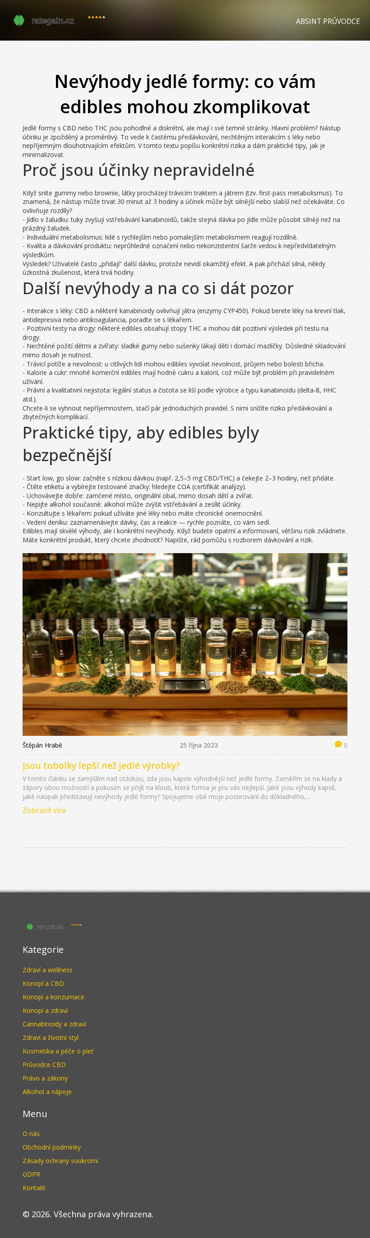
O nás (31, 1133)
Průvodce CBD (44, 1064)
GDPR (31, 1174)
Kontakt (34, 1187)
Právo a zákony (45, 1078)
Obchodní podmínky (52, 1147)
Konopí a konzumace (53, 997)
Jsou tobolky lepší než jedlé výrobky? (101, 765)
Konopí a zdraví (45, 1010)
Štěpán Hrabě (42, 745)
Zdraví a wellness (48, 969)
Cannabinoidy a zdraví (54, 1024)
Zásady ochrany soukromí (60, 1160)
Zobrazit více (44, 810)
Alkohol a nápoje (47, 1091)
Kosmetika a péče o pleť (58, 1051)
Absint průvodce (328, 21)
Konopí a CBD (43, 983)
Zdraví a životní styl (51, 1037)
